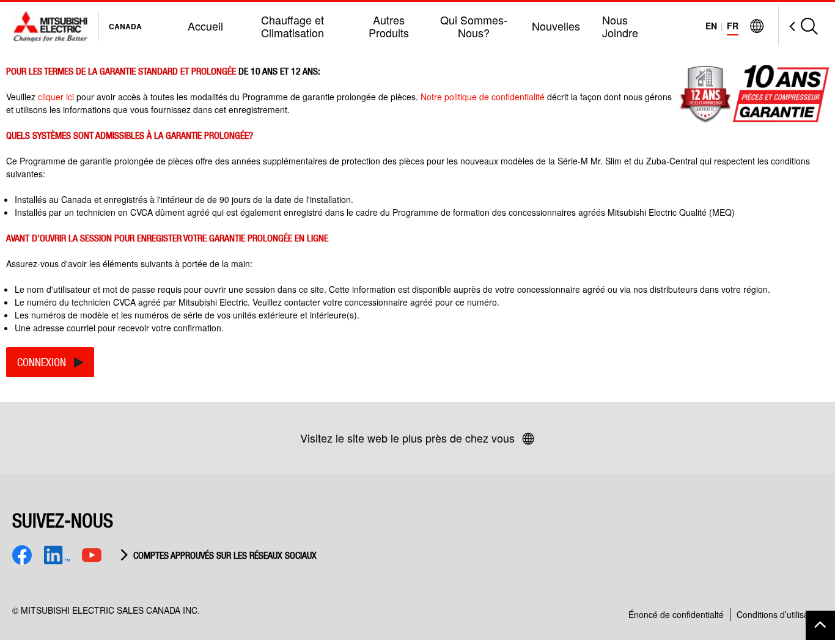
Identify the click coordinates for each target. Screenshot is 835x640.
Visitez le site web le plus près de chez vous (407, 438)
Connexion (41, 362)
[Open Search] (798, 26)
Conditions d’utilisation (780, 614)
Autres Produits (389, 26)
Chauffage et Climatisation (292, 26)
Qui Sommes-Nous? (473, 26)
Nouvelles (556, 26)
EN (711, 26)
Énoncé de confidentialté (676, 614)
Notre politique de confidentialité (484, 96)
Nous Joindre (620, 26)
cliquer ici (56, 96)
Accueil (205, 26)
